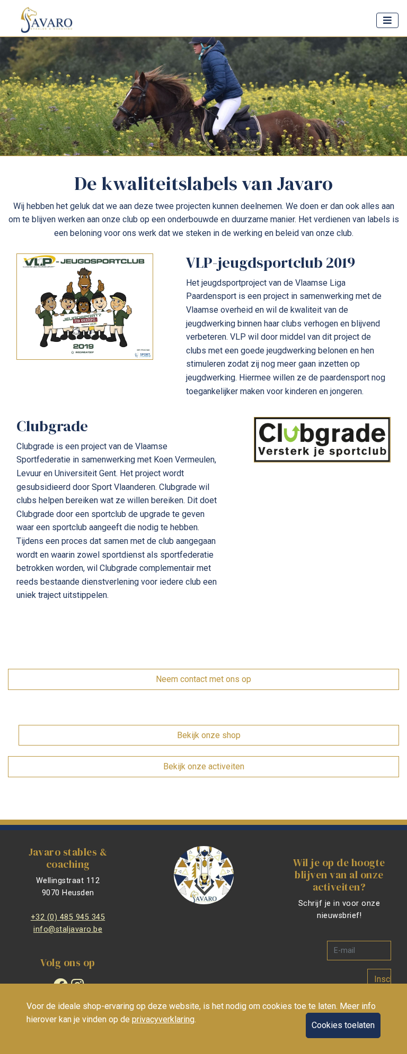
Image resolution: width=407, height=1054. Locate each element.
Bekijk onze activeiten (203, 766)
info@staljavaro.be (67, 929)
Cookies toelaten (343, 1025)
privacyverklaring (163, 1019)
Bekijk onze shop (209, 735)
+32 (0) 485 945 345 (68, 917)
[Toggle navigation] (387, 20)
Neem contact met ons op (203, 679)
